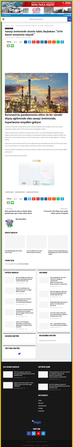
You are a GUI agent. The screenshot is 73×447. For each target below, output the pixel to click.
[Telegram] (43, 433)
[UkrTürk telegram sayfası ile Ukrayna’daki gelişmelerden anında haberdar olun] (10, 280)
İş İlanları (38, 445)
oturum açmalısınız (23, 264)
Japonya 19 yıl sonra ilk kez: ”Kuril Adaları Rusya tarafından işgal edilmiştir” (24, 300)
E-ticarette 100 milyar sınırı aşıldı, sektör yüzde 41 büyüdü (56, 212)
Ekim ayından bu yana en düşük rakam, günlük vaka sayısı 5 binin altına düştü (18, 212)
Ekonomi (7, 28)
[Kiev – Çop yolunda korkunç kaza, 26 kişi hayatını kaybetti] (44, 326)
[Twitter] (34, 433)
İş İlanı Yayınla (45, 445)
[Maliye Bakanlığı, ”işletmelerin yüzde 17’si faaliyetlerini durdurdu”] (44, 304)
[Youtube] (38, 433)
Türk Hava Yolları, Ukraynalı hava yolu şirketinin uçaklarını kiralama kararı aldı (58, 314)
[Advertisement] (36, 61)
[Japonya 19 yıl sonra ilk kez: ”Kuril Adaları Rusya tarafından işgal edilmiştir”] (10, 301)
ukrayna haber (9, 192)
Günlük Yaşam (42, 405)
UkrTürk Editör (11, 37)
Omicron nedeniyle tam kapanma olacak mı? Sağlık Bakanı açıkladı (23, 289)
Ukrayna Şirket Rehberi (28, 445)
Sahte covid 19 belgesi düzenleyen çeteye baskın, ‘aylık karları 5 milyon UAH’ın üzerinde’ (24, 324)
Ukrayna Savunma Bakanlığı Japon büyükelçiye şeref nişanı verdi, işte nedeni (58, 252)
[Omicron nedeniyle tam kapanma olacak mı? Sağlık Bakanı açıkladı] (10, 290)
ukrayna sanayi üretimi (32, 192)
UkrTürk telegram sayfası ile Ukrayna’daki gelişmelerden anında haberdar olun (24, 279)
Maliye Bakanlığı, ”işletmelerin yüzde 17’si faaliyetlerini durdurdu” (58, 303)
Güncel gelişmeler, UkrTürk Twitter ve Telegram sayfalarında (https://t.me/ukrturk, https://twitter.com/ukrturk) (59, 374)
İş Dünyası (41, 411)
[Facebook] (29, 433)
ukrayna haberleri (19, 192)
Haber (11, 28)
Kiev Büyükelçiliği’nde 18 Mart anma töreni (13, 251)
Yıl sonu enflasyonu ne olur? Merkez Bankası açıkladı (34, 251)
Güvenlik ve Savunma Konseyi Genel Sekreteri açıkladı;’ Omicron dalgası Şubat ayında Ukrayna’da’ (24, 312)
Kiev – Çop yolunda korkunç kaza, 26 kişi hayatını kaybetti (58, 324)
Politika (40, 408)
